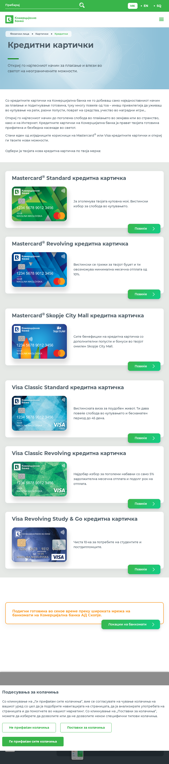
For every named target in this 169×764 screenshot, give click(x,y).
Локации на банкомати (127, 624)
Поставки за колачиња (86, 728)
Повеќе (141, 229)
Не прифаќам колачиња (29, 728)
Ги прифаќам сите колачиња (33, 741)
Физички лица (19, 33)
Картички (41, 33)
